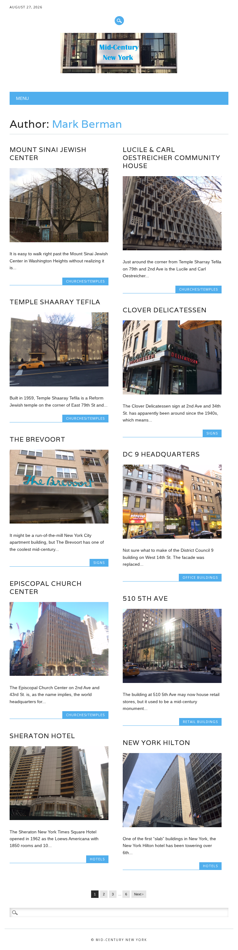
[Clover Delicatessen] (172, 392)
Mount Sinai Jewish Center (48, 153)
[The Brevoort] (59, 522)
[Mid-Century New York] (118, 71)
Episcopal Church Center (46, 587)
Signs (212, 433)
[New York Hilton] (172, 825)
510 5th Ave (145, 598)
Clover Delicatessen (165, 310)
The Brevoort (37, 439)
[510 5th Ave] (172, 681)
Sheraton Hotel (42, 736)
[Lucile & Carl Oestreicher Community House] (172, 248)
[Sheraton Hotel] (59, 818)
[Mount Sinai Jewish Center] (59, 240)
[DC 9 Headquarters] (172, 537)
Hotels (97, 859)
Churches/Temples (85, 281)
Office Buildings (200, 577)
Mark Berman (87, 124)
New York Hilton (156, 742)
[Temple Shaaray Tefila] (59, 384)
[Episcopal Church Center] (59, 674)
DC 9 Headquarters (161, 454)
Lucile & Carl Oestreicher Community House (171, 157)
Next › (138, 894)
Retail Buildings (200, 721)
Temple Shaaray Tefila (55, 302)
